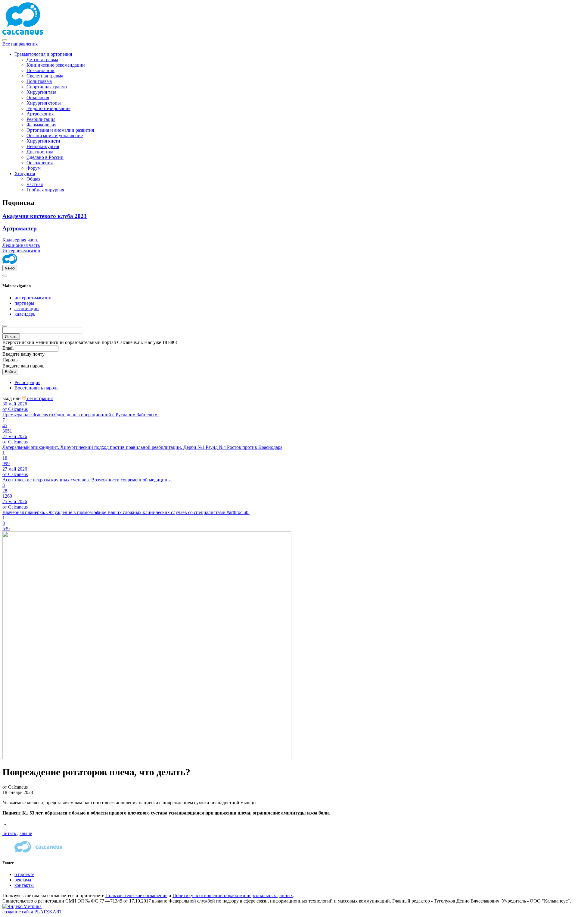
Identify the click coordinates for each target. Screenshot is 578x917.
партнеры (24, 303)
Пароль (9, 359)
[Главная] (9, 262)
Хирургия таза (41, 92)
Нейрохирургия (42, 146)
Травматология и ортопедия (43, 54)
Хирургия (24, 173)
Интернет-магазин (21, 250)
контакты (24, 885)
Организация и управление (54, 135)
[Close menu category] (4, 40)
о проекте (24, 874)
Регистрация (27, 382)
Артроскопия (40, 113)
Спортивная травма (46, 86)
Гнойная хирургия (45, 189)
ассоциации (26, 308)
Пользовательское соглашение (136, 895)
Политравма (39, 81)
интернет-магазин (32, 297)
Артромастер (19, 228)
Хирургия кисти (43, 140)
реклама (22, 879)
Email (8, 348)
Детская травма (42, 59)
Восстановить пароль (36, 387)
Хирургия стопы (43, 103)
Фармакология (41, 124)
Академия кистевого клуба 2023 (44, 216)
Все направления (20, 43)
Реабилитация (40, 119)
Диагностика (39, 151)
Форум (33, 168)
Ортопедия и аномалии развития (60, 130)
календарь (24, 314)
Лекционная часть (21, 245)
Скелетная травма (44, 75)
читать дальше (17, 833)
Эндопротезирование (48, 108)
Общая (33, 178)
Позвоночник (40, 70)
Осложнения (39, 162)
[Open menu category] (4, 275)
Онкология (37, 97)
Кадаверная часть (20, 239)
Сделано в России (45, 157)
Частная (34, 184)
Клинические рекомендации (55, 65)
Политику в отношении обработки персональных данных (232, 895)
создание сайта (32, 911)
